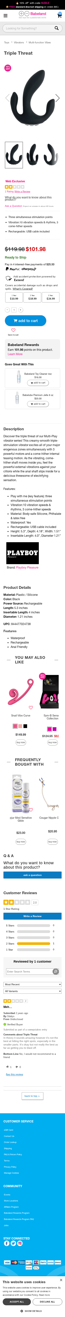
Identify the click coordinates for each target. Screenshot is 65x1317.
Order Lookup (10, 1142)
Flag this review (14, 1074)
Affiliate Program (11, 1207)
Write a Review (22, 191)
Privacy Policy (10, 1167)
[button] (5, 15)
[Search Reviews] (56, 971)
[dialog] (32, 1296)
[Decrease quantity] (7, 309)
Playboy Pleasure (27, 567)
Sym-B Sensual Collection (53, 717)
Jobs (6, 1225)
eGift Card (8, 1130)
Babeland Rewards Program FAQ (19, 1219)
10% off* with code (32, 2)
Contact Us (9, 1136)
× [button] (61, 1280)
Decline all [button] (47, 1301)
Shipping (8, 1148)
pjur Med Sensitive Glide (21, 819)
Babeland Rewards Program (17, 1213)
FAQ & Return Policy (13, 1154)
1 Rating (9, 191)
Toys (6, 42)
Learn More (15, 354)
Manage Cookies (11, 1173)
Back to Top (31, 1095)
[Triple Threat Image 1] (32, 98)
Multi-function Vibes (40, 42)
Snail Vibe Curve (20, 715)
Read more (44, 1295)
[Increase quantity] (20, 309)
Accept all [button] (17, 1301)
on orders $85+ (32, 6)
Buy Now (21, 742)
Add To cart (28, 320)
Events (7, 1194)
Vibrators (19, 42)
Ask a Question (13, 205)
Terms (7, 1160)
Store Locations (11, 1200)
